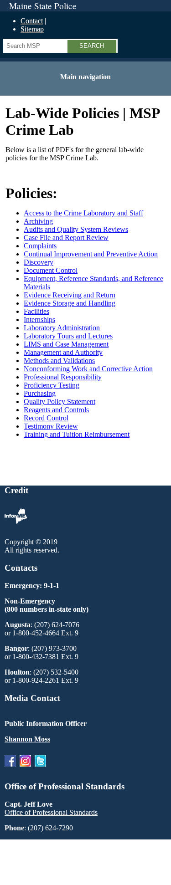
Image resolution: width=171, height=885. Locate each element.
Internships (39, 319)
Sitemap (32, 29)
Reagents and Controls (56, 410)
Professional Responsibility (63, 377)
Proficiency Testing (51, 385)
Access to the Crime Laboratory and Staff (83, 213)
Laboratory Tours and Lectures (68, 336)
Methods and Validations (59, 360)
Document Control (51, 270)
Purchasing (40, 393)
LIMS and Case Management (66, 344)
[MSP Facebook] (10, 768)
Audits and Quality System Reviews (76, 229)
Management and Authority (63, 352)
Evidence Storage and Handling (69, 303)
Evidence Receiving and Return (69, 295)
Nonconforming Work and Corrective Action (88, 369)
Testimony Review (51, 426)
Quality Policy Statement (59, 401)
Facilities (36, 311)
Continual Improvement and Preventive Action (91, 254)
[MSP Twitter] (40, 768)
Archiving (38, 221)
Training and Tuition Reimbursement (77, 434)
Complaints (40, 246)
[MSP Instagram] (25, 768)
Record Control (46, 418)
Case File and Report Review (66, 237)
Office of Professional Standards (51, 812)
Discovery (38, 262)
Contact (32, 21)
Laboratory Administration (62, 328)
